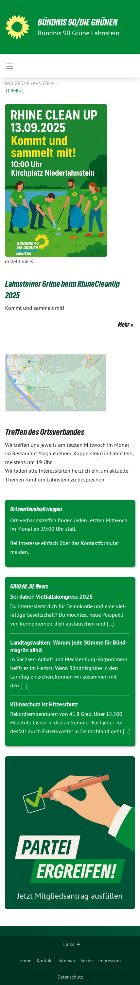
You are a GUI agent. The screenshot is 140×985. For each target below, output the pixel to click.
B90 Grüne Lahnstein (30, 83)
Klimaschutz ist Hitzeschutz (44, 704)
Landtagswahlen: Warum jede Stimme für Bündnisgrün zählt (68, 646)
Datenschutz (70, 977)
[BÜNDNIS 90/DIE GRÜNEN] (17, 27)
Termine (14, 91)
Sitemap (66, 960)
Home (25, 960)
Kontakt (45, 960)
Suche (87, 960)
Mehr (123, 324)
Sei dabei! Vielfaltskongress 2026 (51, 596)
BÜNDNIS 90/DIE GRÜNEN (78, 22)
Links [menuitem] (68, 944)
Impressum (109, 960)
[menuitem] (25, 960)
